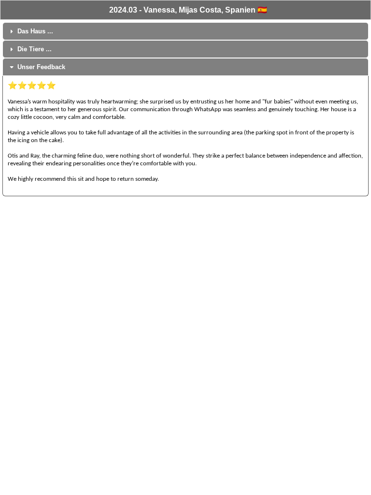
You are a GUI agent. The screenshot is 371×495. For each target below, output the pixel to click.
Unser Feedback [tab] (41, 67)
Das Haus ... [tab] (35, 31)
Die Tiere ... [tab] (34, 49)
